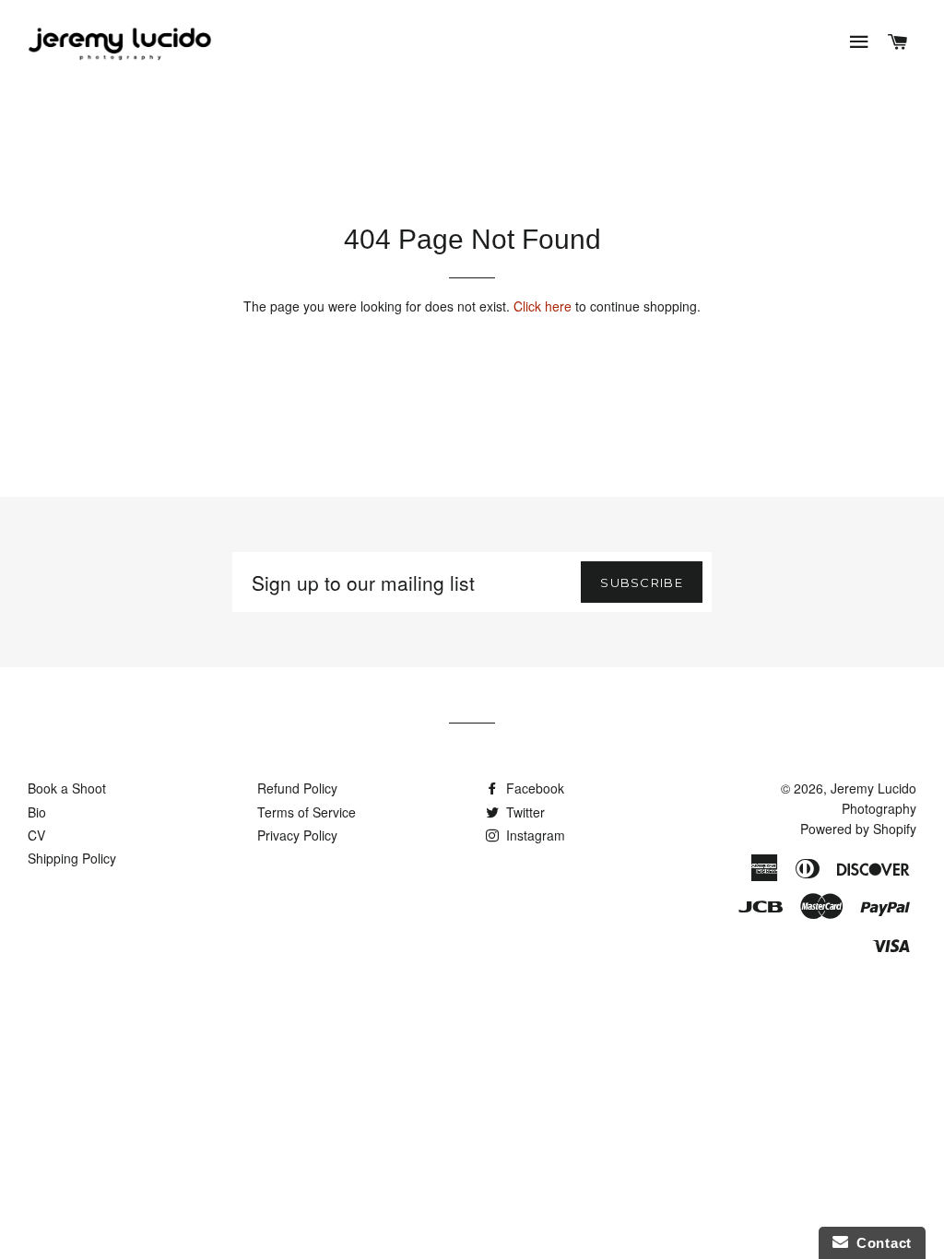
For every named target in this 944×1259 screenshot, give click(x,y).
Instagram (533, 835)
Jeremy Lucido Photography (873, 798)
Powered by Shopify (858, 828)
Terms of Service (306, 812)
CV (36, 835)
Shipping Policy (72, 858)
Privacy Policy (297, 835)
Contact (880, 1243)
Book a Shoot (67, 788)
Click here (542, 306)
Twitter (523, 812)
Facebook (533, 788)
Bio (37, 812)
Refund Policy (297, 788)
